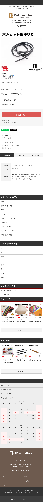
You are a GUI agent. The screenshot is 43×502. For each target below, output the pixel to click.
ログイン (3, 481)
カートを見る (25, 481)
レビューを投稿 (6, 138)
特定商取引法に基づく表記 (9, 122)
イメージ (21, 155)
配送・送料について (25, 490)
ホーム (3, 82)
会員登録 (24, 476)
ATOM (36, 492)
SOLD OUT (21, 114)
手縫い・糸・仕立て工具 (12, 82)
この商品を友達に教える (9, 142)
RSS (33, 492)
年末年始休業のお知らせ (8, 290)
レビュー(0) (35, 155)
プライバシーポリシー (24, 492)
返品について (5, 120)
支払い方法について (14, 490)
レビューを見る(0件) (8, 135)
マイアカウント (5, 476)
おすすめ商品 (9, 83)
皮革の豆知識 (5, 295)
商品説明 (7, 155)
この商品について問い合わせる (10, 145)
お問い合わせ (4, 485)
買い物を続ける (6, 148)
